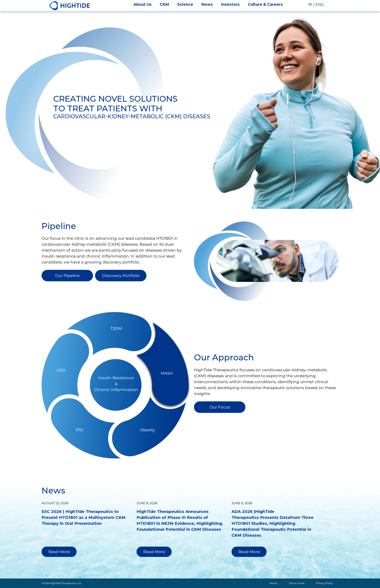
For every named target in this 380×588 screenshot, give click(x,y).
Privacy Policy (324, 583)
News (207, 4)
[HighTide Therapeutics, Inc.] (69, 5)
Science (185, 4)
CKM (164, 4)
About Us (142, 4)
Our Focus (220, 407)
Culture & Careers (265, 4)
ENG (319, 4)
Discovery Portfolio (121, 275)
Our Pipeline (67, 275)
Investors (230, 4)
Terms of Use (296, 583)
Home (273, 583)
